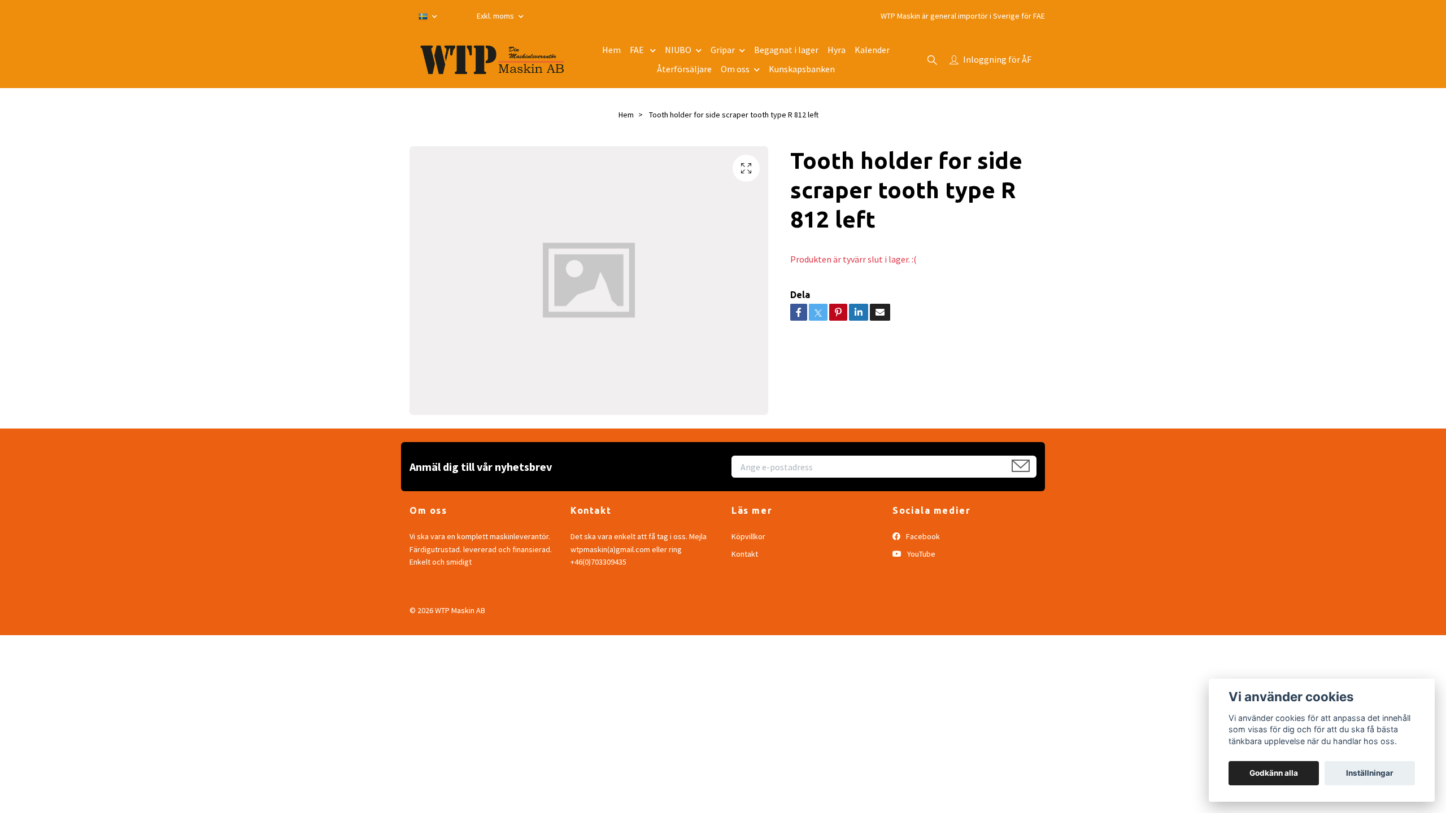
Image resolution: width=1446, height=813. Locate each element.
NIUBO (678, 49)
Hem (611, 49)
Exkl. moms (496, 16)
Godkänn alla (1273, 772)
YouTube (920, 554)
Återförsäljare (684, 69)
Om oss (735, 69)
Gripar (723, 49)
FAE (638, 49)
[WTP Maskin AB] (492, 60)
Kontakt (744, 554)
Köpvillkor (748, 536)
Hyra (836, 49)
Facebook (922, 536)
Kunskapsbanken (802, 69)
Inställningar (1369, 772)
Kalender (872, 49)
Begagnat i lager (786, 49)
